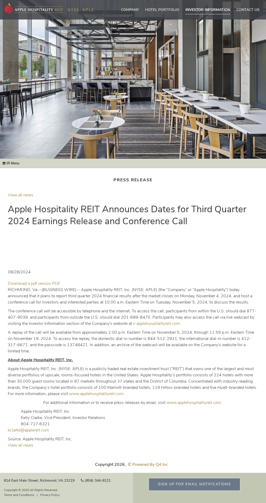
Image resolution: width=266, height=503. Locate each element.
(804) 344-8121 (98, 480)
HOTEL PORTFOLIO (162, 9)
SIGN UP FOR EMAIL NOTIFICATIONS (194, 484)
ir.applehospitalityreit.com (156, 323)
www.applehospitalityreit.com (96, 394)
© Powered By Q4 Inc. (148, 464)
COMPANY (130, 9)
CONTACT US (248, 9)
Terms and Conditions (19, 495)
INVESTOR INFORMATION (207, 9)
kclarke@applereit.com (28, 430)
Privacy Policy (50, 495)
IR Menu (12, 163)
